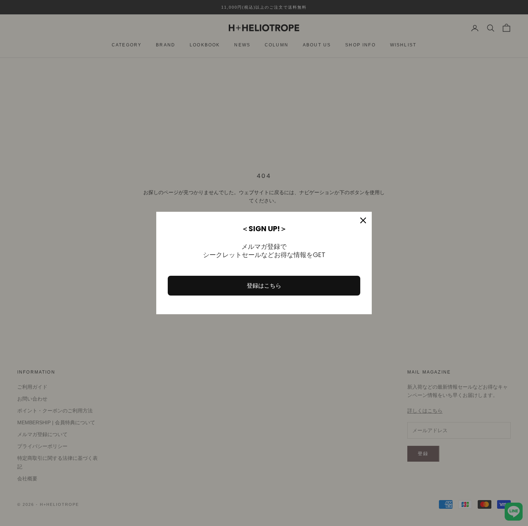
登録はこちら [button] (264, 286)
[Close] (363, 220)
